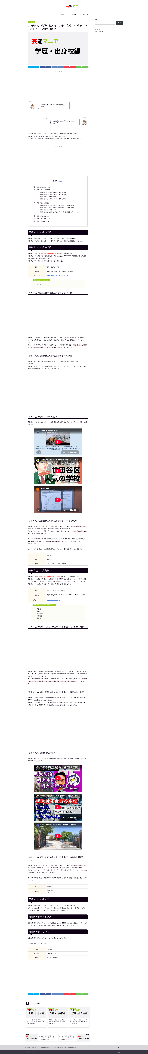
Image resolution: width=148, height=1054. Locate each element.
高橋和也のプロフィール (44, 221)
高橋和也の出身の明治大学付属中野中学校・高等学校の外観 (57, 205)
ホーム (62, 14)
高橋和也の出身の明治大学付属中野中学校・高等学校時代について (59, 212)
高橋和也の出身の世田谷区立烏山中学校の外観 (53, 192)
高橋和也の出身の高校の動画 (48, 210)
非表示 (60, 181)
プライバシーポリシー (32, 1051)
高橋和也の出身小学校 (44, 187)
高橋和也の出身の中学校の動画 (49, 196)
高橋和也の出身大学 (43, 216)
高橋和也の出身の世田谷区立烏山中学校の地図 (53, 194)
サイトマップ (84, 14)
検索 (96, 19)
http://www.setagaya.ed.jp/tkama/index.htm (58, 275)
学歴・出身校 (31, 22)
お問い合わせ (72, 14)
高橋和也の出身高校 (43, 203)
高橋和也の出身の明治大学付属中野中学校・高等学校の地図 (57, 207)
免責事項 (41, 1051)
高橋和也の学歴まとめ (44, 219)
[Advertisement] (58, 85)
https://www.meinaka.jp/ (53, 600)
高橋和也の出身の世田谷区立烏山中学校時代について (55, 199)
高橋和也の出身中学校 (44, 190)
